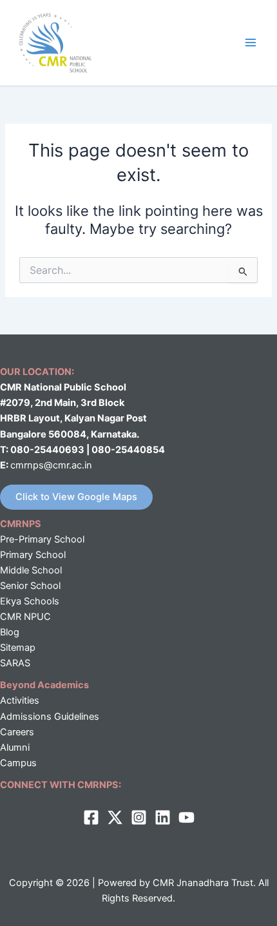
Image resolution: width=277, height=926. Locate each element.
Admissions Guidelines (49, 716)
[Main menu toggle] (250, 42)
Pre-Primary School (42, 539)
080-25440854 (128, 450)
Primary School (33, 555)
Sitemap (17, 647)
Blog (9, 632)
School (45, 570)
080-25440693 (48, 450)
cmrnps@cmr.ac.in (51, 465)
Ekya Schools (29, 601)
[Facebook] (91, 817)
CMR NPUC (25, 616)
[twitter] (115, 817)
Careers (17, 732)
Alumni (15, 747)
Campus (18, 763)
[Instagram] (139, 817)
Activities (19, 700)
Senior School (30, 586)
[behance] (186, 817)
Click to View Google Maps (76, 497)
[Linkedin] (163, 817)
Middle (14, 570)
